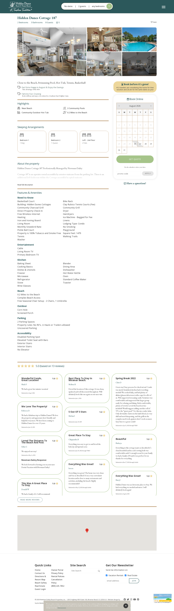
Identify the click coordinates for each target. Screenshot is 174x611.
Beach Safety (41, 582)
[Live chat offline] (163, 598)
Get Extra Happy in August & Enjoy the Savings (43, 87)
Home (37, 570)
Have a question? (136, 183)
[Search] (99, 571)
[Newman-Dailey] (24, 6)
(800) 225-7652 (57, 586)
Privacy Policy (57, 573)
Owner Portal (57, 570)
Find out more (62, 608)
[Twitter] (128, 599)
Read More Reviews (30, 500)
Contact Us (40, 573)
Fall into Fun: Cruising (31, 94)
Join (134, 581)
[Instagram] (131, 599)
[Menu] (163, 7)
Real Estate (40, 586)
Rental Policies (57, 576)
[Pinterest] (138, 599)
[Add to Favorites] (154, 22)
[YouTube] (134, 599)
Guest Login (40, 589)
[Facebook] (125, 599)
